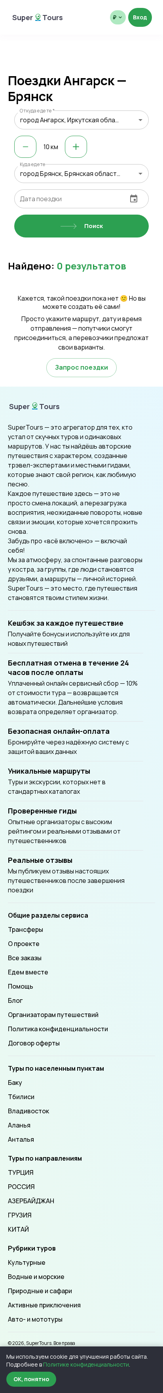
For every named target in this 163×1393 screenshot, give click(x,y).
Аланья (19, 1125)
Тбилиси (21, 1096)
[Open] (140, 119)
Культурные (26, 1262)
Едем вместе (28, 972)
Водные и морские (36, 1276)
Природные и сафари (40, 1290)
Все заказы (25, 958)
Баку (15, 1082)
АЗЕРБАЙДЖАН (31, 1201)
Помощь (20, 986)
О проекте (24, 943)
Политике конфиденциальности (86, 1364)
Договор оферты (34, 1043)
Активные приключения (44, 1305)
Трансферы (25, 929)
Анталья (21, 1139)
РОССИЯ (21, 1186)
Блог (15, 1000)
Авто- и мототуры (35, 1319)
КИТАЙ (18, 1229)
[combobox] (81, 119)
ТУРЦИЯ (21, 1172)
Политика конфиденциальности (58, 1029)
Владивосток (28, 1111)
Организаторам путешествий (53, 1014)
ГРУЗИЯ (20, 1215)
